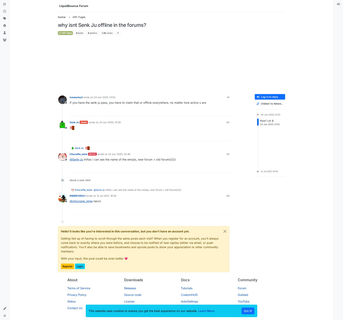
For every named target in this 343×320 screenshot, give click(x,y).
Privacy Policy (76, 295)
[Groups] (4, 40)
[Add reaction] (213, 112)
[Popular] (4, 26)
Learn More (206, 311)
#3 (228, 154)
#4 (228, 195)
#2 (228, 122)
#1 (228, 97)
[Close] (225, 231)
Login (80, 266)
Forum (242, 288)
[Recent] (4, 11)
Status (71, 301)
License (129, 301)
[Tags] (4, 18)
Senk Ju (74, 122)
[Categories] (4, 4)
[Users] (4, 33)
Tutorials (186, 288)
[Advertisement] (171, 65)
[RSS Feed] (118, 33)
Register (68, 266)
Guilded (243, 295)
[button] (4, 308)
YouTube (243, 301)
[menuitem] (338, 4)
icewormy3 (76, 97)
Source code (132, 295)
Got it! (248, 311)
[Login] (338, 4)
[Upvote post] (220, 112)
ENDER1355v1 (77, 195)
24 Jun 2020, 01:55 (110, 122)
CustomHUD (189, 295)
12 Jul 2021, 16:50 (106, 195)
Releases (130, 288)
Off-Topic (66, 33)
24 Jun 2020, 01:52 (104, 97)
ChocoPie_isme (78, 154)
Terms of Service (78, 288)
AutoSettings (189, 301)
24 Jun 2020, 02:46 (119, 154)
